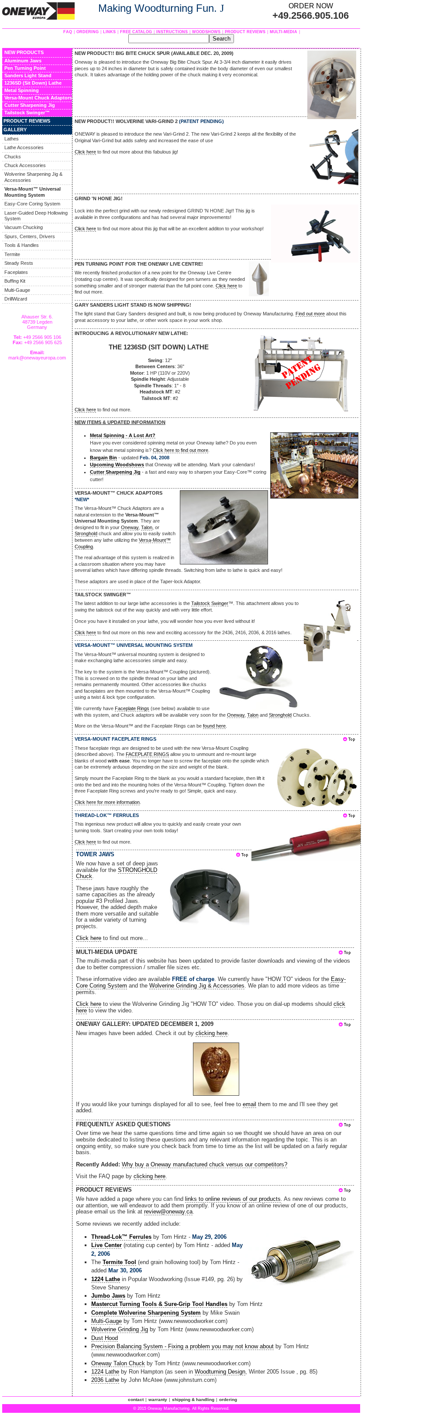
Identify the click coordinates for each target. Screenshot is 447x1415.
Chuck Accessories (25, 165)
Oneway (129, 527)
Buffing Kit (14, 281)
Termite (12, 254)
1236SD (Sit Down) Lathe (33, 82)
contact (136, 1399)
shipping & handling (193, 1399)
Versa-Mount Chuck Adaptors (38, 97)
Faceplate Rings (132, 708)
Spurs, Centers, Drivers (29, 236)
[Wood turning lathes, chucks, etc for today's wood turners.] (38, 17)
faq (67, 32)
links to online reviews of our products (233, 1199)
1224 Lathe (105, 1371)
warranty (157, 1399)
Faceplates (16, 272)
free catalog (136, 32)
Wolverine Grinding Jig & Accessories (196, 985)
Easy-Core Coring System (32, 203)
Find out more (310, 313)
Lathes (11, 138)
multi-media (283, 32)
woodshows (206, 32)
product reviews (245, 32)
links (109, 32)
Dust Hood (104, 1338)
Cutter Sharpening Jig (29, 105)
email (249, 1104)
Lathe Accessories (24, 147)
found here (214, 725)
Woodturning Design (220, 1371)
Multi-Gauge (17, 290)
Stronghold (86, 533)
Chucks (12, 156)
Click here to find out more (180, 450)
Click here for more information (107, 802)
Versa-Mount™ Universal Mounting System (32, 191)
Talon (146, 527)
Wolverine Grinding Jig (119, 1329)
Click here (85, 151)
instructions (172, 32)
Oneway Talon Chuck (118, 1363)
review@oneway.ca (168, 1211)
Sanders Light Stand (28, 75)
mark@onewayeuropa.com (37, 357)
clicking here (211, 1033)
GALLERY (15, 129)
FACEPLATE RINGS (147, 754)
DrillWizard (15, 298)
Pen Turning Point (25, 68)
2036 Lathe (105, 1380)
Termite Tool (119, 1262)
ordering (87, 32)
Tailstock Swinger (24, 112)
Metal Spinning (21, 90)
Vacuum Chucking (23, 227)
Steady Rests (18, 263)
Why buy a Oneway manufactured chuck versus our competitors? (204, 1164)
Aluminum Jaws (22, 60)
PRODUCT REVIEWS (26, 120)
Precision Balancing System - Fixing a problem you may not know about (182, 1346)
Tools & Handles (21, 245)
